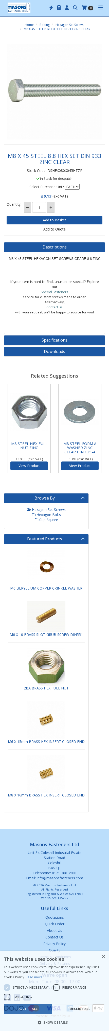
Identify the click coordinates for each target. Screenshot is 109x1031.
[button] (54, 1022)
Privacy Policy (54, 943)
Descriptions (55, 247)
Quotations (54, 917)
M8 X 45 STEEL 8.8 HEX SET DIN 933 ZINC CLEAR (57, 29)
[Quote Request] (59, 8)
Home (29, 25)
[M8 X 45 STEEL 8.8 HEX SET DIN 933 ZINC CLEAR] (54, 91)
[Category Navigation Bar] (101, 8)
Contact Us (54, 937)
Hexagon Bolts (48, 514)
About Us (54, 930)
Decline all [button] (80, 1009)
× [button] (103, 956)
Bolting (45, 25)
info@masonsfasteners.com (60, 878)
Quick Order (54, 923)
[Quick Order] (51, 8)
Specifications (54, 340)
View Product (29, 465)
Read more (34, 977)
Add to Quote (54, 229)
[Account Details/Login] (67, 8)
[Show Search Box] (75, 8)
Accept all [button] (28, 1009)
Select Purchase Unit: (46, 186)
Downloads (54, 351)
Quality (54, 950)
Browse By (44, 498)
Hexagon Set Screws (70, 25)
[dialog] (54, 991)
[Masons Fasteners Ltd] (19, 7)
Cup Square (48, 519)
